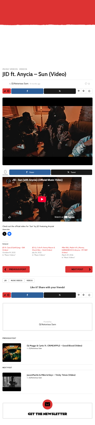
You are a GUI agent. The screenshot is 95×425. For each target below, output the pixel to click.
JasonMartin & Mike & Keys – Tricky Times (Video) (51, 375)
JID (5, 280)
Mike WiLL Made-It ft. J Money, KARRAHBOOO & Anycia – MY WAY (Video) (75, 250)
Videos (23, 69)
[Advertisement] (47, 46)
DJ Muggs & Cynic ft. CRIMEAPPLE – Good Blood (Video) (54, 345)
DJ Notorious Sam (20, 83)
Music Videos (10, 69)
